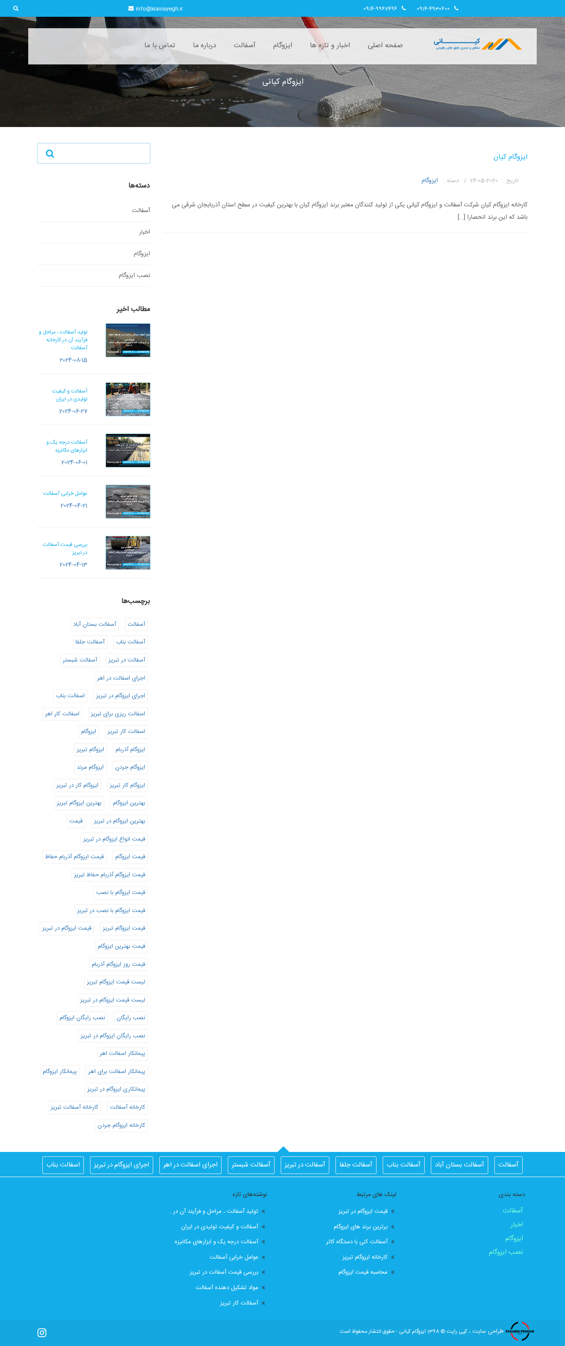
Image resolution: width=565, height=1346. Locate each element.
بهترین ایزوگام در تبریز (119, 821)
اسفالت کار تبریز (126, 732)
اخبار (144, 232)
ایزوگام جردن (130, 767)
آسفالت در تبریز (127, 660)
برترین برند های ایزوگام (361, 1227)
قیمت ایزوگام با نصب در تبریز (111, 911)
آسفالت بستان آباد (94, 624)
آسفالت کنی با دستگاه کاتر (357, 1242)
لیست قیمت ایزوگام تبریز (116, 982)
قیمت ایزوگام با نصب (120, 892)
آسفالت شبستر (80, 660)
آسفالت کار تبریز (239, 1303)
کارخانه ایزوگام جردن (121, 1125)
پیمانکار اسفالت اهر (122, 1053)
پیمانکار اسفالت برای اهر (116, 1072)
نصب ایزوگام (134, 275)
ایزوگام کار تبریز (127, 785)
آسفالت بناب (130, 642)
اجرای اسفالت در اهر (121, 678)
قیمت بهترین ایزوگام (121, 946)
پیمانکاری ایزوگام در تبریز (116, 1089)
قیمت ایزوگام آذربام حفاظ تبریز (109, 875)
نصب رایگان (131, 1018)
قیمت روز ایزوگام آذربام (118, 964)
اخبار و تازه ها (330, 46)
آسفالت (245, 46)
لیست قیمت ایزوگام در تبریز (112, 1000)
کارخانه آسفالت (127, 1107)
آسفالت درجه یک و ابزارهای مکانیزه (216, 1242)
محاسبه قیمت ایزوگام (363, 1272)
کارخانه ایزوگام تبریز (365, 1257)
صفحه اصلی (385, 46)
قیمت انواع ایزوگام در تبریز (114, 839)
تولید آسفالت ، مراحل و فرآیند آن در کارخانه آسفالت (214, 1212)
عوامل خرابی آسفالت (234, 1257)
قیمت (76, 821)
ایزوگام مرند (90, 767)
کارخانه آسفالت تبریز (74, 1107)
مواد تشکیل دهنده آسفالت (227, 1288)
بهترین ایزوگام (129, 803)
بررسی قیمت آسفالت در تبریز (224, 1272)
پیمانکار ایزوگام (60, 1072)
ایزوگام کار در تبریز (77, 785)
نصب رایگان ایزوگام (82, 1018)
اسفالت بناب (70, 696)
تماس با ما (159, 46)
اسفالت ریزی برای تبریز (118, 714)
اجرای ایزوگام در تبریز (120, 696)
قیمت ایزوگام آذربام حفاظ (74, 857)
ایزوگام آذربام (130, 750)
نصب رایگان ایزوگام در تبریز (113, 1036)
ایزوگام (282, 46)
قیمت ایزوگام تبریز (124, 928)
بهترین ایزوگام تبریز (79, 803)
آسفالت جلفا (90, 642)
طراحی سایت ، (486, 1331)
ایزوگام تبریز (90, 750)
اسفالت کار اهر (62, 714)
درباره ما (204, 46)
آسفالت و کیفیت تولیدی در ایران (219, 1227)
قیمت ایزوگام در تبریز (66, 928)
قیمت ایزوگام (130, 857)
